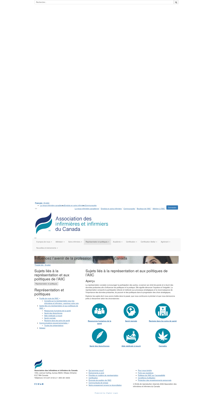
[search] (176, 2)
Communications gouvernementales (53, 323)
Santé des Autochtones (53, 313)
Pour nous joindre (145, 370)
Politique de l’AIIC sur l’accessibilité (151, 375)
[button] (44, 242)
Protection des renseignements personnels (154, 380)
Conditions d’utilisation (146, 378)
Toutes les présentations (53, 325)
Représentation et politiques (46, 283)
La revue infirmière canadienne (52, 205)
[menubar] (120, 208)
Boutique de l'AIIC (144, 208)
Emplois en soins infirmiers (74, 205)
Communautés (91, 205)
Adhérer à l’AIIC (159, 208)
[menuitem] (52, 205)
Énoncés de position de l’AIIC (100, 380)
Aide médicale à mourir (53, 315)
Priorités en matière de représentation (103, 375)
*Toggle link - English (42, 265)
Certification (93, 378)
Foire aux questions (145, 373)
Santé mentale (50, 318)
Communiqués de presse (98, 382)
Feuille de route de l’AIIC (49, 298)
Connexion (172, 207)
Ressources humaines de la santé (57, 310)
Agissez (42, 328)
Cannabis (163, 346)
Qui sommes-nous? (96, 370)
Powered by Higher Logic (106, 393)
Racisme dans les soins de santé (57, 320)
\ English (42, 203)
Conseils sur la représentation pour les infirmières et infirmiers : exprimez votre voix (61, 302)
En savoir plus (39, 262)
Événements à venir (96, 373)
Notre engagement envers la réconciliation (105, 385)
